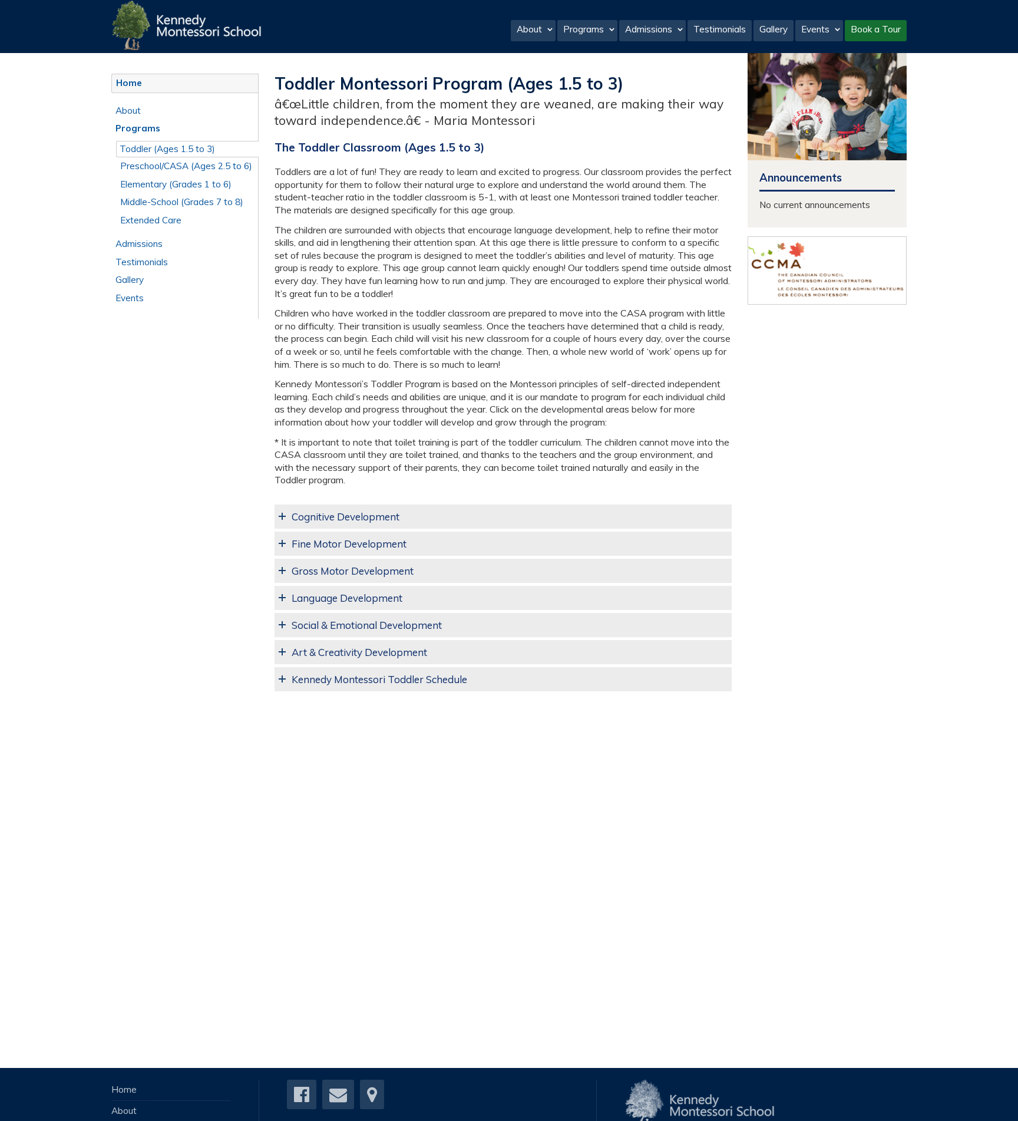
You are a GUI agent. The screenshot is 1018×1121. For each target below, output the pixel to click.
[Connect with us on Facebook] (301, 1097)
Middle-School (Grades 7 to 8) (181, 201)
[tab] (503, 517)
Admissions (648, 29)
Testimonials (719, 29)
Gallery (773, 29)
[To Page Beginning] (1002, 1104)
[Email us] (338, 1097)
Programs (583, 29)
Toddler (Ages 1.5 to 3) (167, 148)
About (529, 29)
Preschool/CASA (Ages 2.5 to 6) (186, 166)
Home (129, 82)
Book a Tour (876, 29)
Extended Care (150, 220)
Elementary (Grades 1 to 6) (176, 184)
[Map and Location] (372, 1097)
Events (815, 29)
